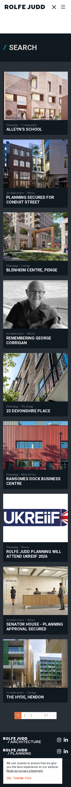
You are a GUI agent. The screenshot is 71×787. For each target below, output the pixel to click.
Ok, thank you (19, 778)
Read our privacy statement (25, 770)
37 (46, 715)
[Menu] (63, 7)
